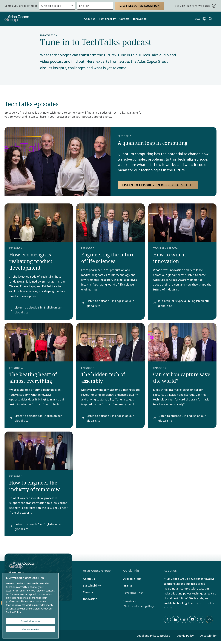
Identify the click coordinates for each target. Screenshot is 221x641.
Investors (129, 601)
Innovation (140, 19)
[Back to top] (209, 619)
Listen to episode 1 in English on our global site (38, 526)
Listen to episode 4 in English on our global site (38, 418)
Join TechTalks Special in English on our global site (183, 303)
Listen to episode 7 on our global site (155, 185)
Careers (124, 19)
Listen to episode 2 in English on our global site (182, 418)
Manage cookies (30, 629)
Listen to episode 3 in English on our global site (110, 418)
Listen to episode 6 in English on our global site (38, 310)
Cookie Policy (185, 635)
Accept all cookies (30, 621)
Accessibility (208, 635)
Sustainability (107, 19)
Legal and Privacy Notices (153, 635)
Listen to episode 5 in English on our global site (110, 303)
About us (89, 19)
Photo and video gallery (138, 606)
